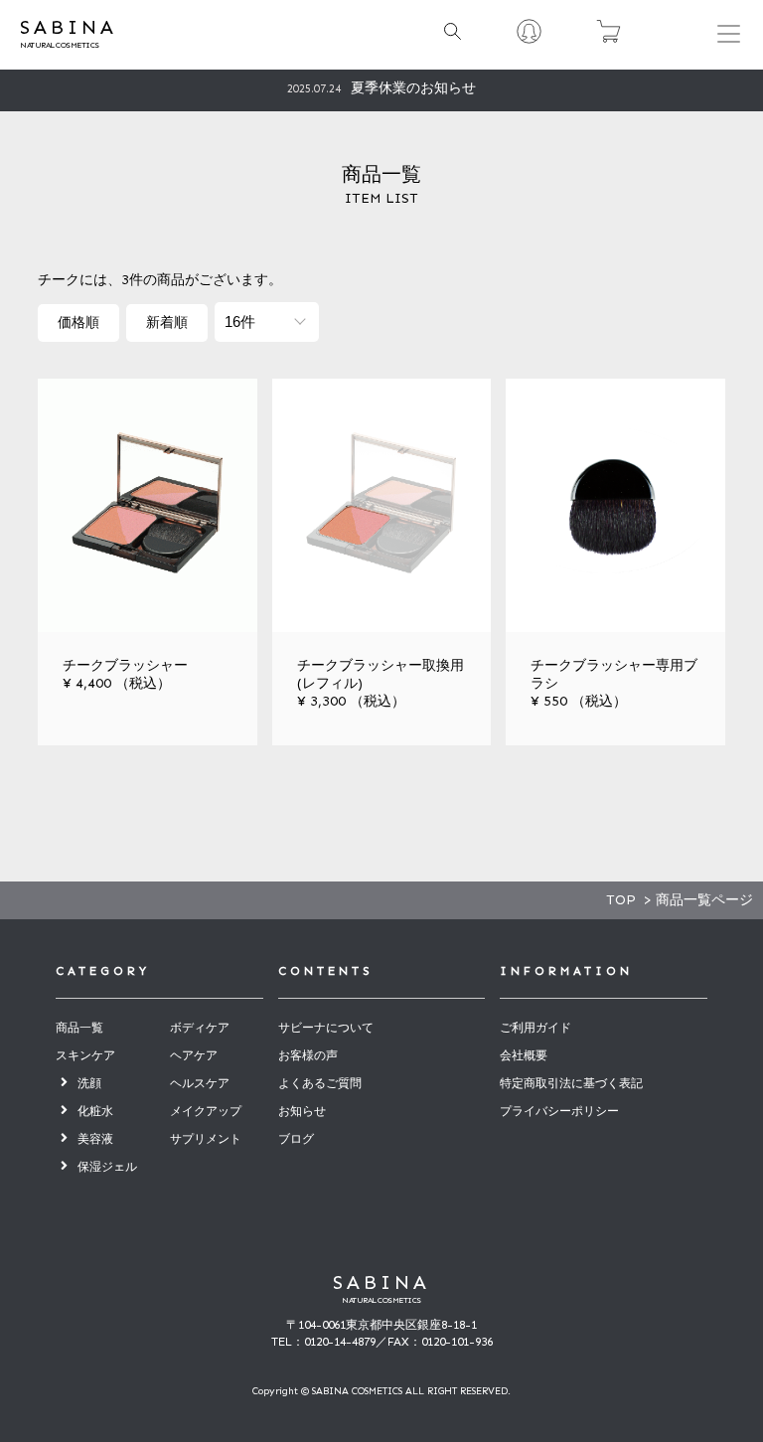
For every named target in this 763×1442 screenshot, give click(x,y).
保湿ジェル (107, 1167)
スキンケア (85, 1055)
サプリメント (205, 1139)
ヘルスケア (199, 1083)
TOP (621, 899)
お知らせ (302, 1111)
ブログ (296, 1139)
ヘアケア (194, 1055)
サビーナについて (326, 1028)
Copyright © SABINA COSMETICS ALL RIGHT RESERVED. (381, 1391)
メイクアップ (205, 1111)
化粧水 (95, 1111)
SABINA (381, 1282)
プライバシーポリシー (559, 1111)
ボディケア (199, 1028)
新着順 (167, 322)
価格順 (78, 322)
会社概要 (523, 1055)
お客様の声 (308, 1055)
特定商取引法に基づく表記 (571, 1083)
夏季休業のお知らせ (381, 88)
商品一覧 (79, 1028)
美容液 (95, 1139)
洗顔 (89, 1083)
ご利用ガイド (535, 1028)
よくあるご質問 (320, 1083)
